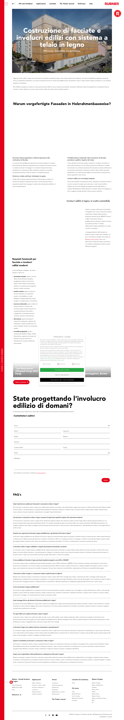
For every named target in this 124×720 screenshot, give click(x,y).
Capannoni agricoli (37, 694)
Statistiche (62, 364)
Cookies (109, 716)
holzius (93, 691)
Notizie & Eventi (76, 694)
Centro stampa (76, 696)
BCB (93, 700)
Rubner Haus (95, 689)
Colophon (77, 714)
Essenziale (48, 364)
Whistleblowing (97, 714)
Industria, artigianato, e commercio (38, 688)
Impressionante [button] (72, 383)
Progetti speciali (36, 692)
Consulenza (55, 683)
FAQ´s (73, 683)
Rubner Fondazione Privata (99, 698)
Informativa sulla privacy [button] (63, 383)
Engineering (55, 687)
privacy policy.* (41, 473)
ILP (93, 702)
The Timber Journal (59, 699)
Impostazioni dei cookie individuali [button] (62, 380)
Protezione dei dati (86, 714)
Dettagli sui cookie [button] (53, 383)
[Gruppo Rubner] (112, 3)
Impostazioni (60, 360)
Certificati (74, 700)
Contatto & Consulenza (80, 680)
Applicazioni (36, 680)
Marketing (77, 364)
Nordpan (94, 687)
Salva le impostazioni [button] (62, 375)
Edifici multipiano (36, 683)
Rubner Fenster (96, 696)
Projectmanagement (57, 685)
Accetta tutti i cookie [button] (62, 370)
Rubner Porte (95, 694)
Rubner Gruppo (96, 683)
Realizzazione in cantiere (58, 692)
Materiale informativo (77, 698)
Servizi (54, 680)
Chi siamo (75, 688)
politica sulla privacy (49, 358)
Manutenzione (56, 694)
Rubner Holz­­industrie (97, 685)
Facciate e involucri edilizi (38, 685)
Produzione (55, 689)
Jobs (73, 691)
